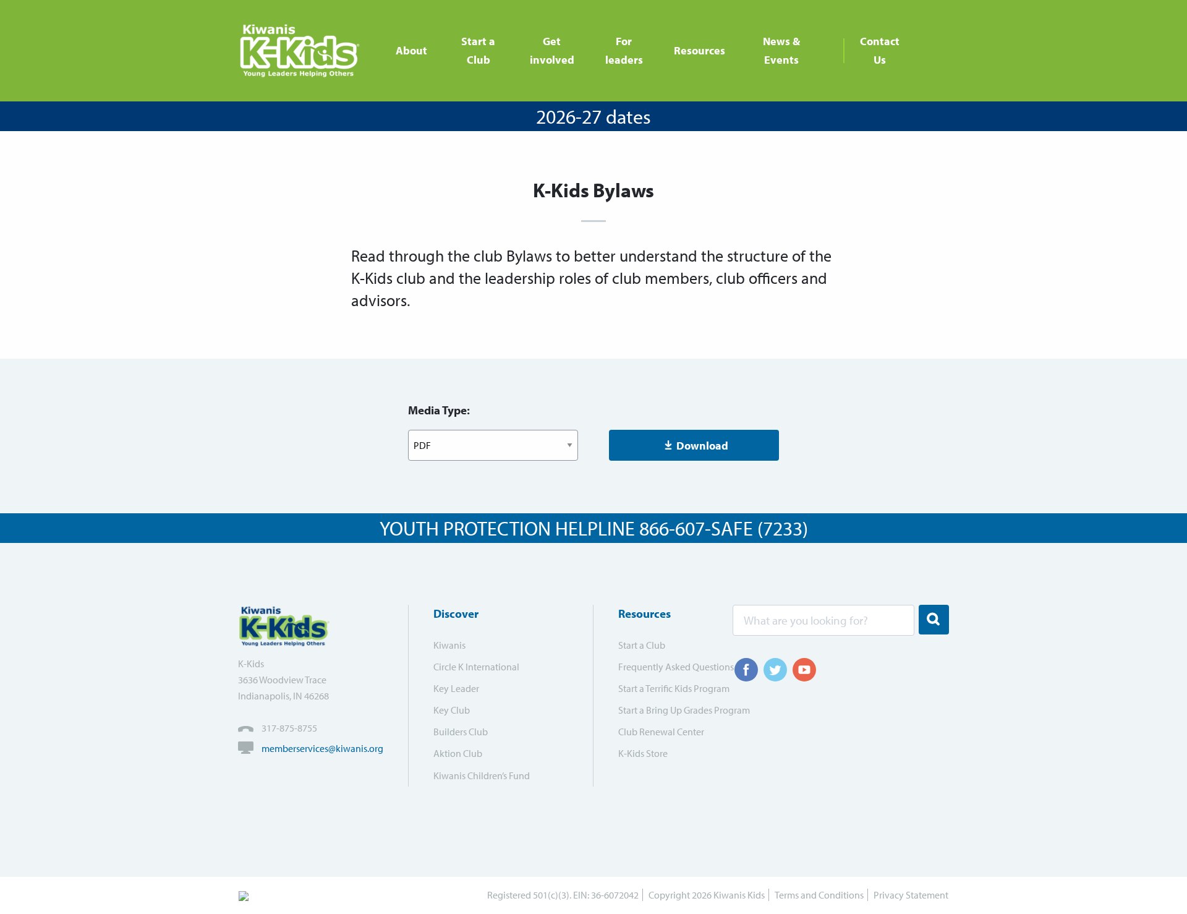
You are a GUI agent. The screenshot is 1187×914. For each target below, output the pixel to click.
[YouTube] (804, 669)
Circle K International (476, 666)
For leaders (624, 50)
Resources (699, 50)
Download (702, 445)
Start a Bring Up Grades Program (667, 710)
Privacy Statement (911, 895)
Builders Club (460, 731)
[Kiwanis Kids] (304, 50)
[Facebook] (746, 669)
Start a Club (478, 50)
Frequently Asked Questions (667, 666)
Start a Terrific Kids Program (667, 688)
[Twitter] (775, 669)
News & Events (781, 50)
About (411, 50)
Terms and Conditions (819, 895)
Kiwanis (449, 645)
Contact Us (880, 50)
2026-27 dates (593, 116)
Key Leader (456, 688)
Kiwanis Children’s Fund (481, 775)
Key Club (451, 710)
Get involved (552, 50)
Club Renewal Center (661, 731)
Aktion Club (457, 753)
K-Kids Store (643, 753)
